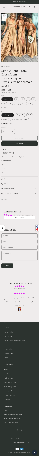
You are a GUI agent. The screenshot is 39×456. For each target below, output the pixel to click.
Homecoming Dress (10, 387)
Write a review (19, 217)
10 (4, 103)
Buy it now (19, 143)
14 (16, 103)
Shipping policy (8, 332)
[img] (19, 286)
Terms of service (9, 345)
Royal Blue (15, 119)
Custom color (7, 123)
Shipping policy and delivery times (14, 340)
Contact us (7, 399)
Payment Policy (8, 353)
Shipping (3, 92)
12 (10, 103)
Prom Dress (7, 374)
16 (22, 103)
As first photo (7, 115)
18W (4, 107)
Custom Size (7, 99)
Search (6, 358)
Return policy (8, 336)
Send (7, 265)
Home (5, 369)
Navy (25, 119)
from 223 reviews (19, 289)
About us (6, 328)
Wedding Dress (8, 378)
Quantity (3, 127)
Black (5, 119)
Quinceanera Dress (10, 382)
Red (29, 115)
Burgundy (20, 115)
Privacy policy (8, 349)
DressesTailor (16, 452)
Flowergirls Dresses (10, 391)
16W (29, 103)
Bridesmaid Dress (9, 395)
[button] (4, 7)
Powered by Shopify (25, 452)
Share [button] (5, 199)
